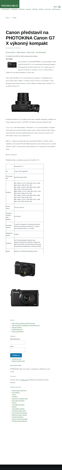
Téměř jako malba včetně (19, 411)
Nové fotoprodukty (41, 52)
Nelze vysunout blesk (18, 331)
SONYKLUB (21, 9)
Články (14, 17)
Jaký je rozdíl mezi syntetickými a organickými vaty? (26, 325)
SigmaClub (28, 9)
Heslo (11, 346)
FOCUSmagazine (56, 9)
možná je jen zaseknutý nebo (20, 398)
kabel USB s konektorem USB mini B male (23, 323)
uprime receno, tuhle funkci (19, 390)
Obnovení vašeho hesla (18, 361)
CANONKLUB (14, 9)
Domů (7, 17)
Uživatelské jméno (15, 339)
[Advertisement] (33, 24)
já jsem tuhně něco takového (19, 413)
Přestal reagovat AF (17, 329)
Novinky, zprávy (30, 52)
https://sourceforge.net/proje (19, 415)
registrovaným (24, 380)
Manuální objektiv (16, 327)
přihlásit (35, 56)
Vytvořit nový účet (16, 359)
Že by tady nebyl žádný (18, 400)
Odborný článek (21, 52)
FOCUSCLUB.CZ (9, 6)
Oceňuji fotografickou (17, 417)
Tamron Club (48, 9)
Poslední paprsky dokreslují (19, 421)
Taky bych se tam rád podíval (20, 419)
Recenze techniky (10, 52)
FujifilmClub (35, 9)
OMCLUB (41, 9)
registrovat (27, 56)
